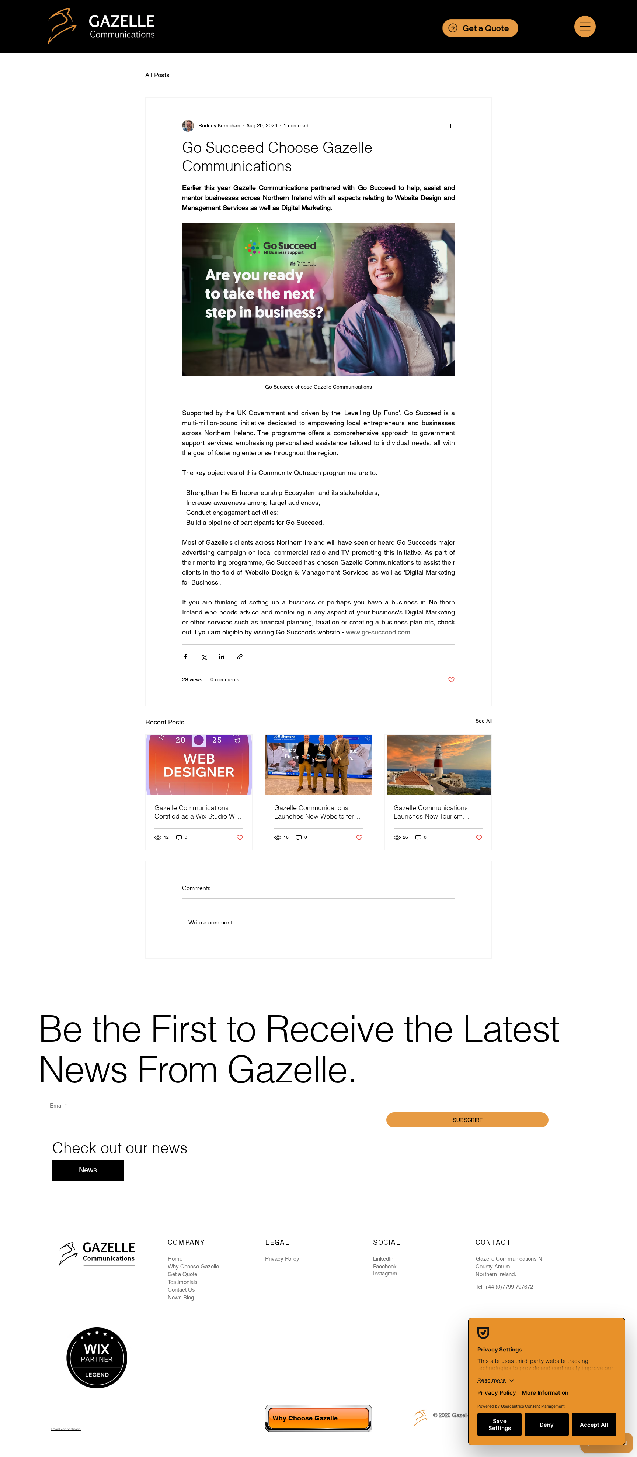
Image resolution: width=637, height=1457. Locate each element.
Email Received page (66, 1429)
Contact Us (181, 1289)
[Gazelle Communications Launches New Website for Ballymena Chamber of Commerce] (318, 765)
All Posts (157, 75)
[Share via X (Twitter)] (203, 656)
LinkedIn (383, 1259)
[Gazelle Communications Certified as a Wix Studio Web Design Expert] (199, 765)
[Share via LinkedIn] (221, 656)
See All (484, 721)
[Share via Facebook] (185, 656)
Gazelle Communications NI (510, 1259)
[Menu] (585, 27)
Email (58, 1105)
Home (175, 1259)
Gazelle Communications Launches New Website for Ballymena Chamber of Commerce (314, 811)
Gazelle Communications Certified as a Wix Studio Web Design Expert (198, 811)
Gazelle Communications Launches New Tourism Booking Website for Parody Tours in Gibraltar (435, 811)
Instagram (385, 1273)
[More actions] (450, 125)
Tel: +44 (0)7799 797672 (504, 1287)
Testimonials (183, 1282)
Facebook (385, 1266)
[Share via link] (239, 656)
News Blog (181, 1297)
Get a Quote (182, 1274)
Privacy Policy (282, 1259)
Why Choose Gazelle (193, 1266)
